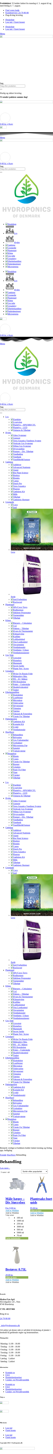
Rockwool (17, 602)
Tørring (16, 711)
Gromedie (9, 502)
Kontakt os (10, 1372)
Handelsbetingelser (13, 1377)
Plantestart (9, 604)
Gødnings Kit (19, 491)
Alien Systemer (19, 435)
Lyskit (15, 727)
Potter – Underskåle (21, 684)
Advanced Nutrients (21, 467)
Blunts (16, 756)
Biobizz (16, 475)
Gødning (9, 462)
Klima (8, 620)
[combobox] (12, 86)
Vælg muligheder (12, 1238)
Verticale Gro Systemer (23, 443)
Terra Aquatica (19, 486)
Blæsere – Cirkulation (22, 623)
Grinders (17, 767)
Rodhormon (18, 610)
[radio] (22, 1217)
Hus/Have (9, 732)
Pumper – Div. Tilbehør (23, 451)
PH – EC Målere (20, 679)
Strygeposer (18, 706)
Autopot (16, 438)
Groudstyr (9, 671)
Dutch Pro (17, 483)
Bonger (16, 764)
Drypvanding (18, 449)
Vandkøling (18, 454)
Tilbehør (16, 497)
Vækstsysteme (19, 751)
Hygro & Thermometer (23, 631)
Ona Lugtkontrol (20, 642)
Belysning (17, 737)
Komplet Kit (18, 724)
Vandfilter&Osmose (21, 459)
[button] (12, 1210)
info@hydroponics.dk (10, 1325)
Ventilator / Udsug (21, 650)
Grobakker (17, 743)
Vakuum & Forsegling (22, 714)
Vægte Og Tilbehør (21, 716)
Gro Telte (9, 655)
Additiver (17, 465)
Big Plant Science (20, 473)
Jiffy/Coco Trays (20, 607)
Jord (15, 507)
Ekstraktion (18, 695)
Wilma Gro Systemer (22, 446)
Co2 (15, 626)
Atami (15, 470)
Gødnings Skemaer (21, 499)
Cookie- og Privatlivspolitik (17, 1380)
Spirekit (16, 748)
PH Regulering (19, 682)
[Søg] (1, 89)
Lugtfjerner (18, 697)
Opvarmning (18, 644)
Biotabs (16, 478)
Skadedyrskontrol (20, 687)
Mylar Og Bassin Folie (23, 674)
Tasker (16, 690)
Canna (16, 481)
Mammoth (17, 663)
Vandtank (17, 457)
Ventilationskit (19, 647)
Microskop (17, 700)
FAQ (7, 1375)
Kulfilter (16, 636)
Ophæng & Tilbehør (21, 430)
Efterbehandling (12, 692)
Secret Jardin (18, 666)
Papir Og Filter (19, 770)
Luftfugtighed (19, 639)
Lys (7, 417)
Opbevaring (18, 703)
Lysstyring (17, 422)
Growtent (17, 658)
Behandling (18, 735)
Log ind (8, 1428)
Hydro (8, 432)
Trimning (17, 708)
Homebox (17, 660)
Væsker (16, 775)
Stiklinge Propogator (22, 612)
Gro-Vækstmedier (21, 740)
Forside (3, 1155)
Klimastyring (18, 634)
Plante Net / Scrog (21, 668)
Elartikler (17, 419)
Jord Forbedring (20, 599)
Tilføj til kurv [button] (35, 1210)
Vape (15, 772)
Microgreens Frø (20, 745)
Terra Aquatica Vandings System (27, 441)
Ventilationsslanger (21, 653)
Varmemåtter (18, 615)
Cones (15, 759)
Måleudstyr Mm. (20, 676)
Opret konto (10, 1430)
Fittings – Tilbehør (21, 628)
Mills (15, 494)
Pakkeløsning (11, 719)
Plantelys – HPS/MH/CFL (24, 425)
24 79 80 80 (5, 1318)
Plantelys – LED (20, 427)
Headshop (12, 753)
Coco (15, 505)
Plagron (16, 489)
